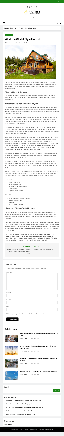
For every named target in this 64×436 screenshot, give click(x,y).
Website (8, 307)
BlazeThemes (49, 429)
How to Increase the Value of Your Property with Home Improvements (25, 404)
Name (8, 293)
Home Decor (9, 35)
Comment (9, 272)
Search (6, 387)
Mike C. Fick (9, 43)
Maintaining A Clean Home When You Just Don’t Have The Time (23, 400)
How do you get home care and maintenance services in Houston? (24, 407)
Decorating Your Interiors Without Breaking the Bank (20, 414)
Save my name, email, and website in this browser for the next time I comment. (30, 314)
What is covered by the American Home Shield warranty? (38, 371)
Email (8, 300)
